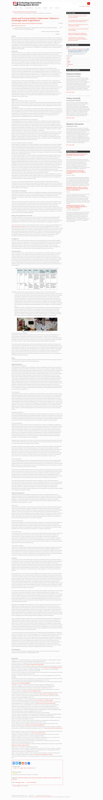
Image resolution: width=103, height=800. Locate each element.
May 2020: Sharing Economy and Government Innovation (25, 11)
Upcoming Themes (29, 7)
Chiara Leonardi (26, 23)
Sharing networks (54, 777)
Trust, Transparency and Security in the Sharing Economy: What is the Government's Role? (78, 21)
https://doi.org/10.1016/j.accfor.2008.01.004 (46, 703)
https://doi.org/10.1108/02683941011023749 (53, 667)
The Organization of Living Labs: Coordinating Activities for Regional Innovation (76, 172)
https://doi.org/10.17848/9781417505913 (33, 691)
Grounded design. (46, 777)
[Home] (28, 4)
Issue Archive (38, 7)
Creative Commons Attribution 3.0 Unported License (43, 796)
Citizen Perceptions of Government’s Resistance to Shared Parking (78, 29)
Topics (20, 7)
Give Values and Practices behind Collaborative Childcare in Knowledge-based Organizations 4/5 (16, 773)
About (50, 7)
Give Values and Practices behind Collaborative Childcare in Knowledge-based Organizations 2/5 (14, 773)
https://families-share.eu (17, 226)
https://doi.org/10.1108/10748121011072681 (49, 694)
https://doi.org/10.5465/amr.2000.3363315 (35, 664)
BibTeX (15, 768)
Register (88, 6)
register (18, 785)
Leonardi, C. (73, 49)
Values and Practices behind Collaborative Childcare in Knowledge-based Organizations (35, 19)
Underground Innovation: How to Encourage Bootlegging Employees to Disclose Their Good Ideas (76, 206)
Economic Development (31, 782)
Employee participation (37, 777)
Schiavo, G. (68, 49)
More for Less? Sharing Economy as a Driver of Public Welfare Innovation (78, 25)
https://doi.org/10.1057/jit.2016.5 (39, 732)
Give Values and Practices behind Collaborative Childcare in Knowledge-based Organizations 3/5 (15, 773)
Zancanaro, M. (81, 49)
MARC (25, 768)
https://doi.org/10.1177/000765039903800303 (21, 683)
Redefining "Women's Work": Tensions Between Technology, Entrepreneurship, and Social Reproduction (77, 188)
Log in (83, 6)
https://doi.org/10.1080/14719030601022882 (35, 725)
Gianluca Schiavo (16, 23)
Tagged (21, 768)
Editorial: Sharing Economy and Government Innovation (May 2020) (77, 16)
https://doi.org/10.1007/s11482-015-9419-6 (20, 745)
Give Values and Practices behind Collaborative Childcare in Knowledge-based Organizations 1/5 (13, 773)
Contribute (45, 7)
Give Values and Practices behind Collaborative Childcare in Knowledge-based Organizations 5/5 (17, 773)
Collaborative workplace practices (24, 777)
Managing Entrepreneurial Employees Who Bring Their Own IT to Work (76, 154)
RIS (34, 768)
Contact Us (57, 7)
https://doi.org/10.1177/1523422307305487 (44, 700)
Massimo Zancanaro (36, 23)
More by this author (70, 92)
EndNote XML (30, 768)
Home (16, 7)
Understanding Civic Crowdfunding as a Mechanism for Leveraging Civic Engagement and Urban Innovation (77, 39)
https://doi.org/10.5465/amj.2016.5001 (44, 754)
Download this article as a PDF (19, 25)
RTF (18, 768)
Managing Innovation (20, 782)
